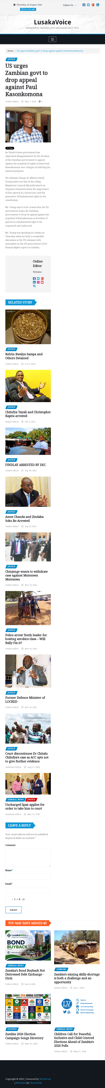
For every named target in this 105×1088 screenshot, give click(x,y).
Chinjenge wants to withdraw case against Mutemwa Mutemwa (26, 575)
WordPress (45, 1079)
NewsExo (21, 1083)
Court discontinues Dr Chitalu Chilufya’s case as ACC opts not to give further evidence (27, 757)
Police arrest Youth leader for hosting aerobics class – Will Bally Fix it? (26, 639)
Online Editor (12, 101)
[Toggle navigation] (52, 39)
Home (10, 51)
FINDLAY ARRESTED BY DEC (25, 465)
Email (8, 884)
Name (9, 870)
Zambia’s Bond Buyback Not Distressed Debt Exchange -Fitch (25, 974)
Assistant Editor (13, 767)
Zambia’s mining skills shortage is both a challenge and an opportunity (77, 978)
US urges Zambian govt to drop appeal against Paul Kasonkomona (50, 51)
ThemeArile (36, 1083)
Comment (10, 845)
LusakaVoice (52, 22)
